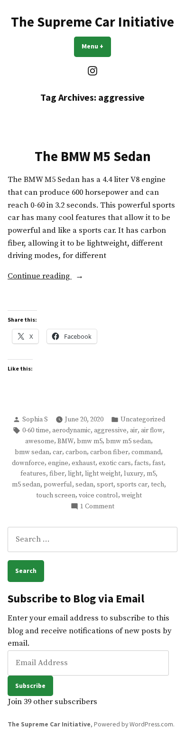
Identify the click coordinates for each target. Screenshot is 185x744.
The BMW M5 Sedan (93, 156)
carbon (76, 452)
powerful (58, 484)
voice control (98, 495)
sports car (132, 484)
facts (141, 463)
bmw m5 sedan (128, 441)
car (57, 452)
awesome (39, 441)
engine (58, 463)
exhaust (83, 463)
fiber (57, 473)
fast (158, 463)
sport (105, 484)
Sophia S (35, 419)
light (75, 473)
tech (157, 484)
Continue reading (52, 277)
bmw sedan (32, 452)
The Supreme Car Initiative (92, 21)
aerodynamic (71, 430)
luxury (133, 473)
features (33, 473)
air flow (152, 430)
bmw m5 (89, 441)
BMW (65, 441)
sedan (84, 484)
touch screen (55, 495)
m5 (151, 473)
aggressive (110, 430)
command (146, 452)
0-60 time (35, 430)
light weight (102, 473)
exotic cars (115, 463)
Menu (96, 46)
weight (131, 495)
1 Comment (97, 507)
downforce (28, 463)
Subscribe (30, 685)
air (134, 430)
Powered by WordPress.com (133, 724)
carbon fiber (109, 452)
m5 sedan (26, 484)
